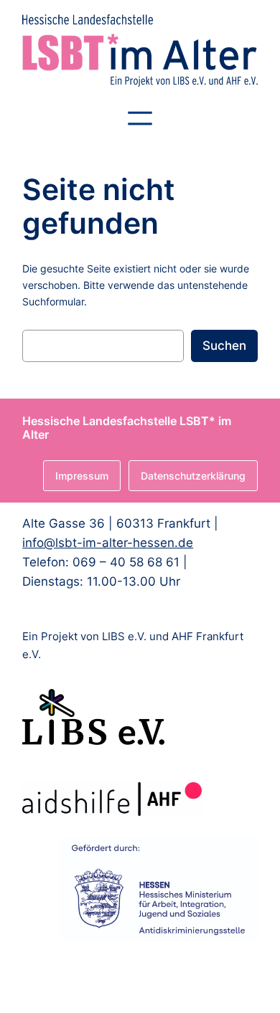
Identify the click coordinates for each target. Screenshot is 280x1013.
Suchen (224, 345)
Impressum (81, 476)
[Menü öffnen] (140, 118)
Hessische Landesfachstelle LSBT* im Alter (126, 428)
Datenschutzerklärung (193, 476)
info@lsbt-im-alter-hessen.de (107, 543)
